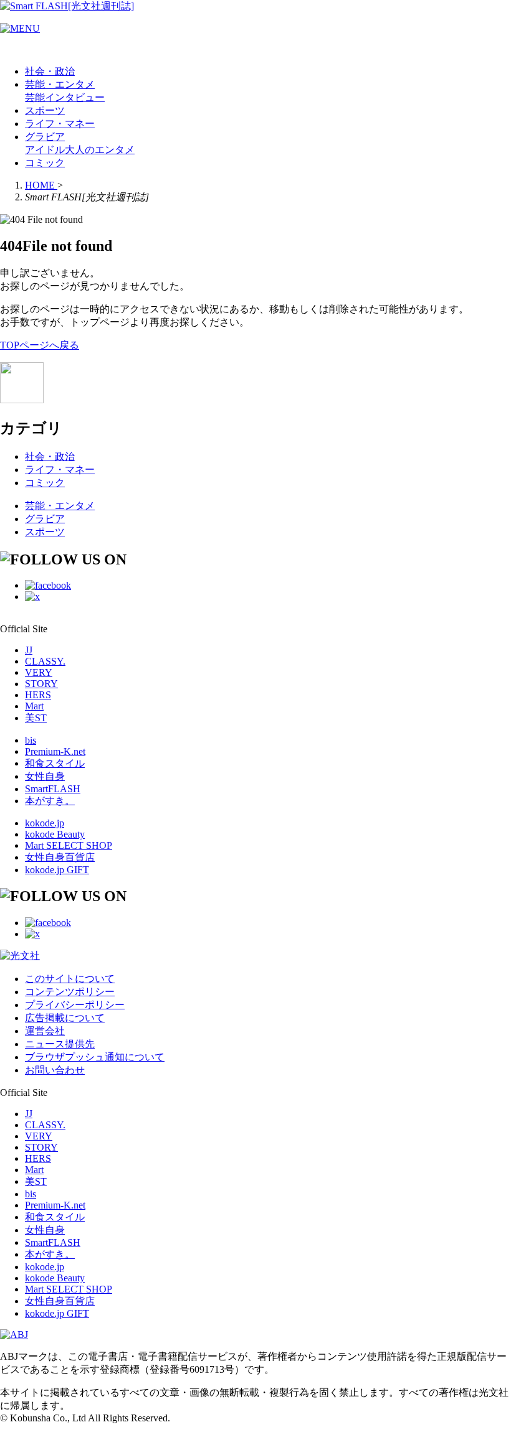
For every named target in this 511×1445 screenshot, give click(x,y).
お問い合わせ (55, 1070)
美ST (36, 718)
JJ (28, 650)
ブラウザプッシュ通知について (95, 1057)
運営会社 (45, 1031)
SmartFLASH (52, 788)
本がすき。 (50, 800)
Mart (34, 706)
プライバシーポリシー (75, 1004)
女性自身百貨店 (60, 857)
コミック (45, 162)
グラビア (45, 136)
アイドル (45, 149)
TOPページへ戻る (39, 345)
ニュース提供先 (60, 1044)
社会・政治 (50, 71)
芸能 (35, 97)
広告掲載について (65, 1017)
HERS (38, 695)
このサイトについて (70, 978)
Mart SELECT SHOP (68, 845)
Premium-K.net (55, 751)
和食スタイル (55, 763)
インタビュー (75, 97)
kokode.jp (44, 823)
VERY (38, 672)
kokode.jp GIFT (57, 869)
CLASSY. (45, 661)
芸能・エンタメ (60, 84)
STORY (41, 683)
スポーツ (45, 110)
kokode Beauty (55, 834)
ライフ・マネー (60, 123)
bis (30, 740)
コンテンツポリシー (70, 991)
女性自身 (45, 776)
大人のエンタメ (100, 149)
